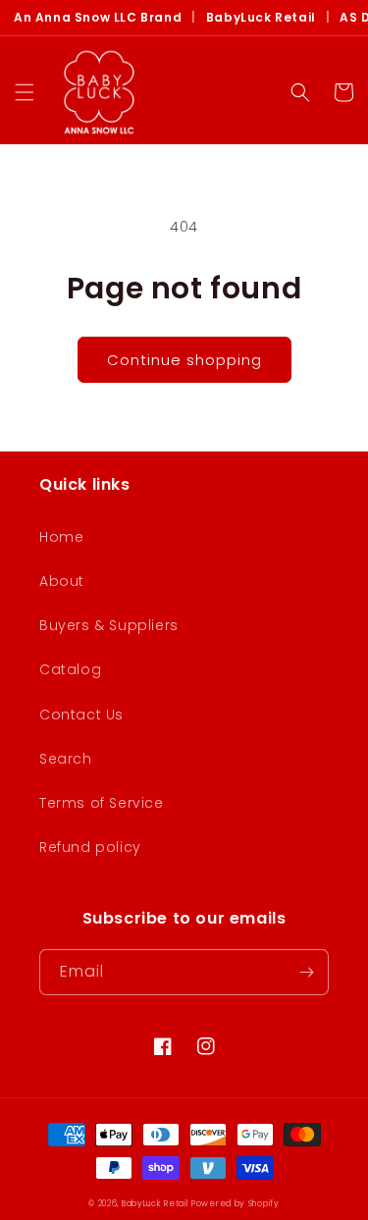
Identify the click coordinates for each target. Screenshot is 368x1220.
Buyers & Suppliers (109, 625)
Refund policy (90, 847)
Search (65, 759)
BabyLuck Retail (261, 18)
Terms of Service (101, 803)
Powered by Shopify (235, 1203)
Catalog (70, 669)
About (61, 581)
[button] (24, 92)
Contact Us (81, 714)
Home (61, 537)
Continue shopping (184, 359)
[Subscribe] (306, 972)
